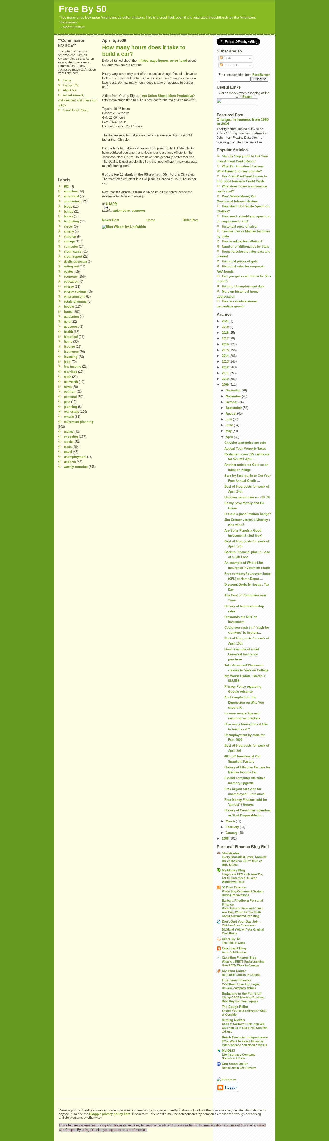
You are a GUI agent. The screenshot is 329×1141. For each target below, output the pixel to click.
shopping (71, 436)
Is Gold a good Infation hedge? (247, 514)
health (68, 331)
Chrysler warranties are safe (245, 442)
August (231, 413)
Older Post (190, 220)
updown (70, 461)
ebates (68, 271)
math (67, 376)
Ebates (247, 96)
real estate (71, 411)
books (68, 216)
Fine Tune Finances (236, 980)
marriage (70, 371)
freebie (69, 306)
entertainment (74, 296)
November (234, 396)
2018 (226, 332)
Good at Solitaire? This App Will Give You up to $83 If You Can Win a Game (244, 1027)
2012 (226, 367)
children (70, 236)
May (229, 431)
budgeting (71, 221)
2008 (226, 838)
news (68, 387)
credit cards (72, 251)
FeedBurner (261, 75)
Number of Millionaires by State (245, 246)
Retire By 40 (231, 939)
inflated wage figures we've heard (163, 60)
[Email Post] (150, 207)
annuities (71, 191)
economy (71, 276)
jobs (67, 362)
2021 (226, 321)
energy (69, 286)
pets (67, 402)
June (230, 425)
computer (71, 246)
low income (72, 366)
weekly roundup (76, 467)
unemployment (75, 457)
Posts (227, 58)
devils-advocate (75, 261)
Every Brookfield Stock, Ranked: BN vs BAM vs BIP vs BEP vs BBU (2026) (244, 861)
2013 (226, 361)
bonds (68, 211)
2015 (226, 350)
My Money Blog (233, 870)
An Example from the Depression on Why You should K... (244, 702)
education (71, 281)
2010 (226, 379)
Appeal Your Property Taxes (245, 448)
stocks (68, 441)
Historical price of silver (239, 226)
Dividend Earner (234, 971)
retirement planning (78, 422)
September (234, 408)
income (69, 346)
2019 (226, 327)
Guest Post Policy (75, 110)
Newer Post (110, 220)
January (232, 833)
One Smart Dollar (235, 1064)
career (68, 226)
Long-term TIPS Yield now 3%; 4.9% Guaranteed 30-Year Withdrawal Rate (242, 878)
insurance (71, 351)
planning (70, 407)
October (232, 402)
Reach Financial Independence (245, 1037)
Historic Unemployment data (243, 286)
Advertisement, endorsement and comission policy (77, 100)
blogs (68, 206)
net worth (71, 382)
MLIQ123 (228, 1050)
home (68, 341)
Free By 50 (83, 9)
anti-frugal (71, 196)
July (229, 419)
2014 (226, 356)
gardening (71, 316)
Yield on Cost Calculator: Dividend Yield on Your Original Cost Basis (243, 929)
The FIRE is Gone (233, 943)
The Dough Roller (235, 1007)
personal (70, 396)
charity (69, 231)
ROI (66, 186)
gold (67, 321)
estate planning (75, 301)
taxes (68, 447)
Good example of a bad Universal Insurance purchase (241, 654)
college (69, 241)
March (231, 821)
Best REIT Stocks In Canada (241, 975)
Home (67, 80)
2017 (226, 338)
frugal (68, 311)
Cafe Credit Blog (234, 948)
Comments (231, 65)
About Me (69, 90)
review (68, 432)
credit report (73, 256)
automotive (72, 201)
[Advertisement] (72, 145)
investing (71, 357)
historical (71, 337)
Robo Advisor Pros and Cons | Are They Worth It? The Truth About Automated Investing (242, 912)
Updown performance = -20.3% (247, 497)
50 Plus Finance (234, 887)
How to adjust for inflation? (242, 241)
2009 (226, 384)
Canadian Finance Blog (239, 957)
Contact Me (71, 85)
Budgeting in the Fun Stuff (241, 993)
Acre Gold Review (234, 952)
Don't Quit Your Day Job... (241, 921)
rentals (69, 416)
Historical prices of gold (240, 261)
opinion (69, 391)
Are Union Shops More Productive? (168, 96)
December (234, 390)
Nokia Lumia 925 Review (239, 1067)
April (230, 437)
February (233, 827)
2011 (226, 373)
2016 (226, 344)
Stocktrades (230, 853)
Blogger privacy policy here (109, 1114)
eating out (71, 266)
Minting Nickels (233, 1020)
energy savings (75, 291)
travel (68, 452)
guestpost (71, 326)
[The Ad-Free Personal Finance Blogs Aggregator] (244, 1079)
